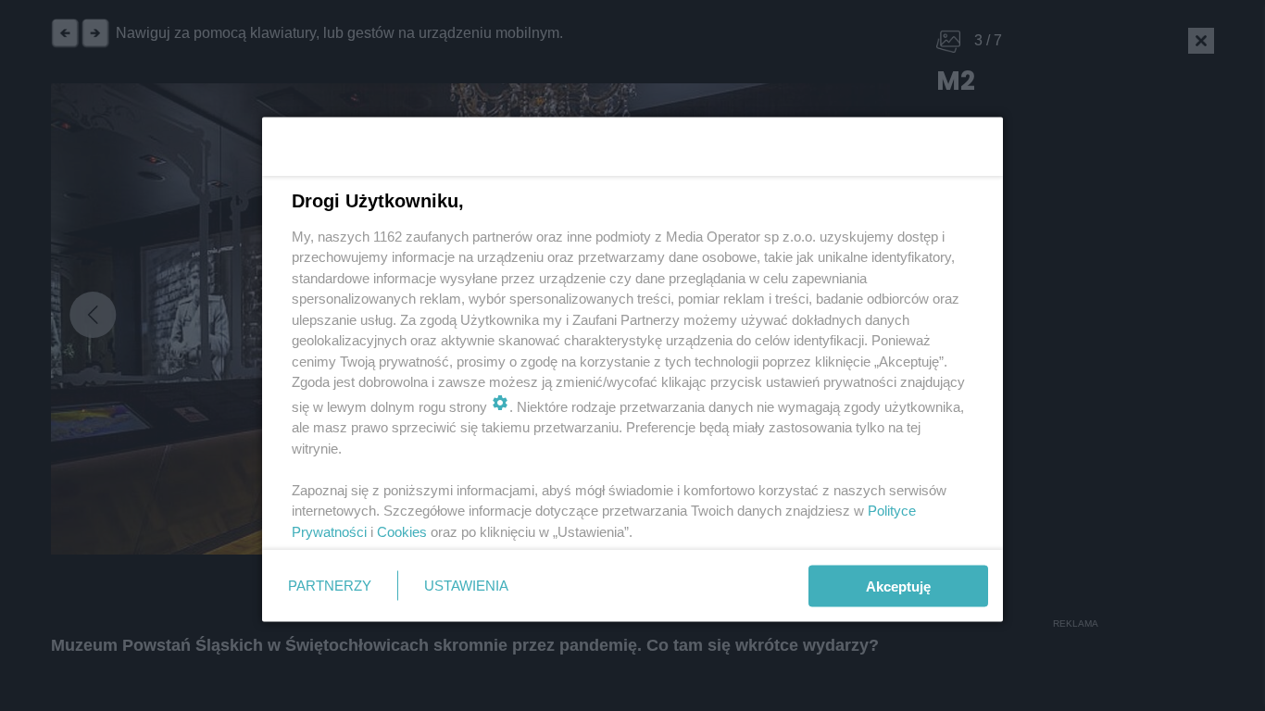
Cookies (402, 531)
